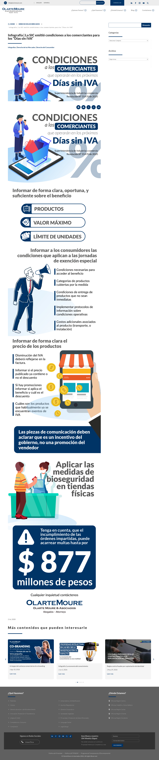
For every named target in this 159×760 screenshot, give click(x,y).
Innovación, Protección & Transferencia (22, 714)
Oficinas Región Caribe (118, 709)
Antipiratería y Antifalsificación (70, 701)
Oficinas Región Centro (118, 701)
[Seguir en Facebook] (135, 3)
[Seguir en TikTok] (70, 736)
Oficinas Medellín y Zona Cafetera (121, 705)
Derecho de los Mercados (26, 47)
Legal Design (65, 726)
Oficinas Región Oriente (118, 714)
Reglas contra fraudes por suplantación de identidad (125, 666)
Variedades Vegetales (67, 714)
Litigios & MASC (15, 718)
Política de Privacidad (55, 753)
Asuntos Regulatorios (67, 705)
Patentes (13, 701)
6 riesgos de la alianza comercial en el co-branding (27, 666)
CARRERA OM (117, 2)
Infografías (12, 47)
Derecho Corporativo (67, 709)
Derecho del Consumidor (45, 47)
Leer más (13, 674)
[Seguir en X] (147, 3)
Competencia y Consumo (18, 722)
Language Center (66, 722)
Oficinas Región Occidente (119, 718)
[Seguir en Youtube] (143, 3)
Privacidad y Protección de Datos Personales (75, 718)
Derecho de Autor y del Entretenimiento (22, 709)
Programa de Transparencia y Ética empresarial (95, 753)
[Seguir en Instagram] (139, 3)
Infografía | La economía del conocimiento (73, 666)
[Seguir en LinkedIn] (131, 3)
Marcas (12, 705)
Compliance (14, 726)
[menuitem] (79, 10)
